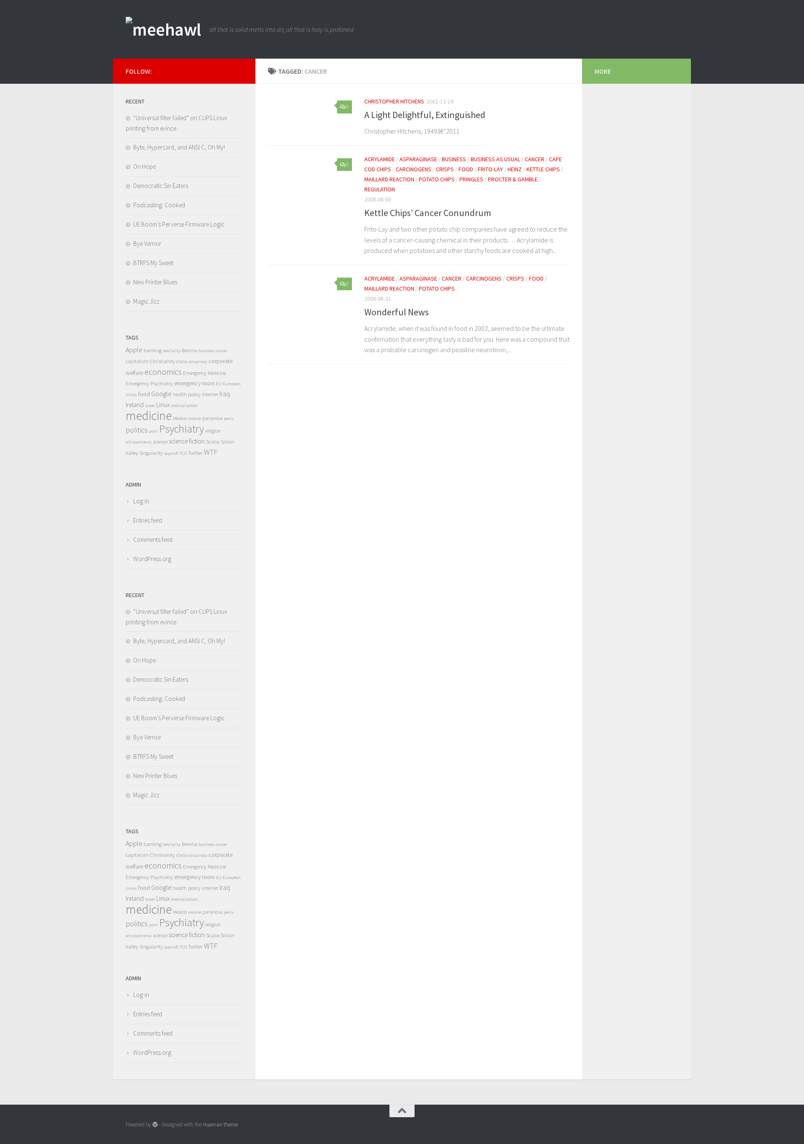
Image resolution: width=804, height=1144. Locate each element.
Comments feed (153, 540)
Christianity (162, 361)
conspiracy (197, 361)
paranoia (212, 418)
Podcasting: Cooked (159, 205)
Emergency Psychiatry (149, 383)
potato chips (437, 179)
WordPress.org (152, 559)
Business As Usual (495, 159)
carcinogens (413, 169)
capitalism (137, 361)
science (160, 441)
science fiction (187, 441)
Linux (163, 405)
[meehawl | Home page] (163, 29)
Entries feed (147, 520)
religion (213, 431)
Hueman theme (220, 1124)
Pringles (471, 179)
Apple (134, 349)
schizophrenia (139, 442)
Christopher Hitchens (394, 101)
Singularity (151, 453)
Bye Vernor (147, 243)
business (454, 159)
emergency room (194, 383)
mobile (194, 418)
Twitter (195, 453)
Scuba (212, 441)
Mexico (180, 418)
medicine (149, 415)
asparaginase (418, 159)
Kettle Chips (543, 169)
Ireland (135, 405)
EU (219, 383)
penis (229, 418)
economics (163, 372)
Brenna (189, 350)
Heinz (515, 169)
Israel (150, 405)
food (466, 169)
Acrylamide (379, 159)
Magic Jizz (146, 301)
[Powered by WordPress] (155, 1124)
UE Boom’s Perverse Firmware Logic (178, 224)
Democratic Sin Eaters (160, 186)
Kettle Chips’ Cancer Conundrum (427, 213)
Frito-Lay (490, 169)
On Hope (144, 166)
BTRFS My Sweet (153, 263)
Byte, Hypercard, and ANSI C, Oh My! (179, 147)
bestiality (171, 350)
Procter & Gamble (513, 179)
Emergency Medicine (204, 373)
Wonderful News (396, 312)
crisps (445, 169)
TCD (183, 453)
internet (210, 394)
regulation (379, 189)
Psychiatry (181, 428)
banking (153, 350)
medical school (184, 405)
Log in (141, 501)
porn (153, 431)
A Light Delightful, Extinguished (424, 115)
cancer (534, 159)
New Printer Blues (155, 282)
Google (161, 393)
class (181, 361)
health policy (187, 394)
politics (137, 430)
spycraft (171, 453)
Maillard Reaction (389, 179)
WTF (210, 452)
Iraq (224, 394)
